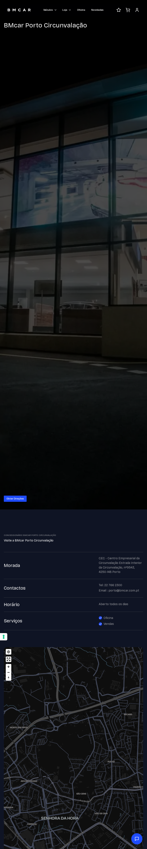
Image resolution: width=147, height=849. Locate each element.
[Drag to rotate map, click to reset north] (8, 678)
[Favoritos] (118, 10)
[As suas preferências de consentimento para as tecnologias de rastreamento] (3, 636)
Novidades (97, 9)
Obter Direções (15, 498)
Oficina (81, 9)
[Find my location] (8, 652)
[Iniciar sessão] (137, 10)
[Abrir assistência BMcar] (136, 838)
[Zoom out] (8, 672)
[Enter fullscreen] (8, 659)
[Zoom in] (8, 667)
